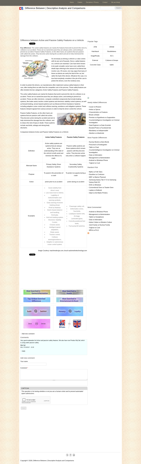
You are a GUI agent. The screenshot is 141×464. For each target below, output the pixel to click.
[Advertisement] (70, 24)
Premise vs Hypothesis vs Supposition (102, 117)
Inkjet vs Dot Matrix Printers (98, 193)
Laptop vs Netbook (95, 190)
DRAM (111, 47)
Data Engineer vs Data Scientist (100, 125)
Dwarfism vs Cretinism (96, 174)
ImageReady (95, 56)
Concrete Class (95, 65)
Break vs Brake (94, 115)
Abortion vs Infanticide (96, 133)
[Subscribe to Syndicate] (88, 233)
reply (23, 351)
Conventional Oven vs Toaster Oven (101, 187)
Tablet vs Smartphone (96, 217)
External (95, 60)
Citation (80, 2)
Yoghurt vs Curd (94, 163)
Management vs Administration (99, 158)
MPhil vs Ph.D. (94, 230)
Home (72, 2)
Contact (105, 2)
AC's (111, 56)
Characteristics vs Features (98, 112)
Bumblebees (111, 51)
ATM (95, 47)
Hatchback (95, 51)
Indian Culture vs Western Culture (100, 222)
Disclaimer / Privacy (92, 2)
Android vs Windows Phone (98, 160)
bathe (112, 65)
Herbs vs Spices (94, 109)
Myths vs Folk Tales (95, 172)
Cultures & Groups (112, 60)
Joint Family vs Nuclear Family (99, 225)
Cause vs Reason (95, 107)
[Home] (21, 8)
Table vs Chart (94, 147)
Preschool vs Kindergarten (98, 144)
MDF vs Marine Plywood (97, 177)
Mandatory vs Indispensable (98, 130)
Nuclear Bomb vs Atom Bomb (99, 142)
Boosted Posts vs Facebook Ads (100, 128)
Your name (24, 361)
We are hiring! (115, 2)
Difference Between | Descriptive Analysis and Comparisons (55, 8)
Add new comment (28, 334)
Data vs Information (95, 155)
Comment (24, 368)
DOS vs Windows (95, 185)
